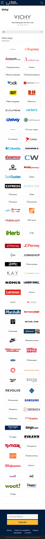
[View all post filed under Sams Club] (32, 390)
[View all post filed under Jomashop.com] (32, 255)
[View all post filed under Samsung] (32, 400)
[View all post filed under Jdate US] (13, 255)
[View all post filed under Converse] (32, 148)
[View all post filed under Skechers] (13, 418)
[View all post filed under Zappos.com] (32, 485)
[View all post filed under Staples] (32, 418)
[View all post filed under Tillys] (32, 437)
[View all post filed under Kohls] (13, 282)
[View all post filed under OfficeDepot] (32, 350)
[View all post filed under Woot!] (13, 485)
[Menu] (2, 3)
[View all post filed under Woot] (32, 476)
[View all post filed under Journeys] (13, 264)
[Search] (41, 3)
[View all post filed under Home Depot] (32, 210)
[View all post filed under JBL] (32, 233)
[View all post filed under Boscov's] (32, 101)
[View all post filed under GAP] (32, 194)
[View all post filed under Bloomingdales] (13, 101)
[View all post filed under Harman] (13, 210)
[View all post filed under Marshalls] (13, 312)
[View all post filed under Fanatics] (13, 194)
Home (9, 530)
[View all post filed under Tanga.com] (32, 427)
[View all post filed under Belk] (13, 83)
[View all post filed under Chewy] (13, 120)
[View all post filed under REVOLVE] (13, 390)
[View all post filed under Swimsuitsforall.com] (13, 427)
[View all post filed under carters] (32, 110)
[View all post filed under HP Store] (32, 220)
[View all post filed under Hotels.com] (13, 220)
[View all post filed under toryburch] (32, 446)
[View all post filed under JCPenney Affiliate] (13, 246)
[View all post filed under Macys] (32, 302)
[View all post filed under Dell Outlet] (13, 177)
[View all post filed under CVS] (32, 167)
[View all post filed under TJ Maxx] (13, 446)
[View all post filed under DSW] (32, 177)
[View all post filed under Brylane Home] (13, 110)
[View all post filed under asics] (32, 67)
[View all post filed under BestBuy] (13, 92)
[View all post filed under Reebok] (13, 380)
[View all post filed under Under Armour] (32, 456)
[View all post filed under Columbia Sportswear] (13, 148)
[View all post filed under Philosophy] (32, 360)
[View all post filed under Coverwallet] (32, 157)
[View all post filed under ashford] (32, 59)
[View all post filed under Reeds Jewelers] (32, 380)
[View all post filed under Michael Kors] (32, 321)
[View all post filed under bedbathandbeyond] (32, 74)
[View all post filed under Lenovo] (13, 292)
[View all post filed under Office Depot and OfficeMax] (13, 350)
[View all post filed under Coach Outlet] (32, 129)
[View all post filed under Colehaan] (13, 139)
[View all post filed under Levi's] (32, 292)
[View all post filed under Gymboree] (32, 201)
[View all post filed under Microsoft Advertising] (32, 331)
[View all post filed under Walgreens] (13, 466)
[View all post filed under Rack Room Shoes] (32, 370)
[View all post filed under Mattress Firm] (32, 312)
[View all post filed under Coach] (13, 129)
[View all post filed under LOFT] (13, 302)
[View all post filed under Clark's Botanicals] (32, 120)
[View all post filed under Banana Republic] (13, 74)
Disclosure (18, 533)
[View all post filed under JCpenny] (32, 246)
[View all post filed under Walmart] (32, 466)
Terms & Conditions (22, 530)
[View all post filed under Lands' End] (32, 282)
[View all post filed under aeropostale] (13, 49)
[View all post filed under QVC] (13, 370)
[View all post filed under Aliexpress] (32, 49)
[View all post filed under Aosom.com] (13, 59)
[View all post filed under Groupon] (13, 201)
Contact (28, 533)
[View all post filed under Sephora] (13, 409)
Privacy (35, 530)
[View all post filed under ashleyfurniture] (13, 67)
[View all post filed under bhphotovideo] (32, 92)
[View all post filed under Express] (13, 186)
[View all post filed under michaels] (13, 331)
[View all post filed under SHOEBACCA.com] (32, 409)
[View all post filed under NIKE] (13, 340)
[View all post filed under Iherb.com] (13, 233)
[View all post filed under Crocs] (13, 167)
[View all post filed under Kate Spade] (32, 264)
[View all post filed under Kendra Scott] (32, 273)
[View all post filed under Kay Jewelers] (13, 273)
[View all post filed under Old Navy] (13, 360)
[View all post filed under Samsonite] (13, 400)
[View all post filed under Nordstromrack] (32, 340)
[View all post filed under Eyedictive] (32, 186)
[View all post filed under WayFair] (13, 476)
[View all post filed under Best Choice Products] (32, 83)
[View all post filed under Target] (13, 437)
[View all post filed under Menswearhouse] (13, 321)
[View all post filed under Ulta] (13, 456)
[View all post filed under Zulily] (13, 494)
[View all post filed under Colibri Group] (32, 139)
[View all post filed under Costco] (13, 157)
